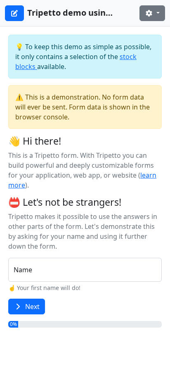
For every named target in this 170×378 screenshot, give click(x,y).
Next (32, 306)
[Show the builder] (14, 13)
